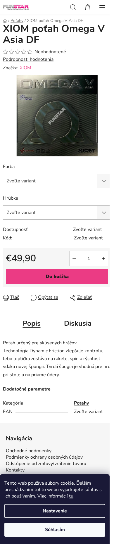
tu (71, 496)
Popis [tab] (32, 323)
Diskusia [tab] (77, 323)
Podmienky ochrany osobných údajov (44, 457)
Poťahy (81, 403)
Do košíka (57, 276)
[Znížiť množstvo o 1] (74, 258)
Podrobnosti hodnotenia (28, 59)
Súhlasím (55, 529)
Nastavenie (55, 511)
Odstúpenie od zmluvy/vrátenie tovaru (46, 463)
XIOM (25, 68)
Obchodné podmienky (28, 451)
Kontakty (15, 470)
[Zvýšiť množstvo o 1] (103, 258)
